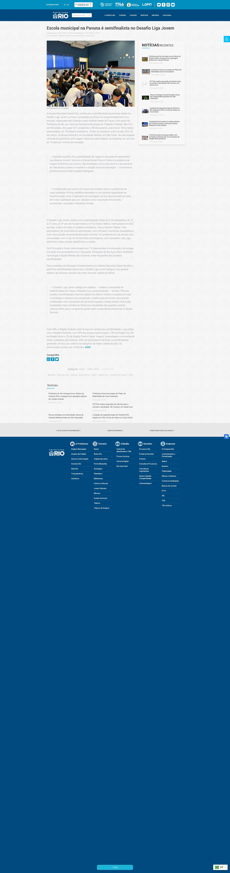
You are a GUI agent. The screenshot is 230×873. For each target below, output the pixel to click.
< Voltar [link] (115, 867)
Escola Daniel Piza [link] (84, 375)
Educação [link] (74, 375)
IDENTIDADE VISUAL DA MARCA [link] (161, 430)
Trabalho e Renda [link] (64, 36)
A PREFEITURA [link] (110, 15)
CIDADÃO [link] (133, 15)
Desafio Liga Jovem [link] (63, 375)
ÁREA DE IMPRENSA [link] (115, 430)
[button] (89, 15)
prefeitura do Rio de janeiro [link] (118, 375)
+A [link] (67, 5)
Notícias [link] (54, 36)
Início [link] (48, 36)
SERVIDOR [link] (144, 15)
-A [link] (64, 5)
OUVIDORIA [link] (167, 15)
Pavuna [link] (94, 375)
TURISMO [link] (122, 15)
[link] (227, 39)
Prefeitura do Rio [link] (103, 375)
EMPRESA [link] (155, 15)
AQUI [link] (87, 347)
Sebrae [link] (131, 375)
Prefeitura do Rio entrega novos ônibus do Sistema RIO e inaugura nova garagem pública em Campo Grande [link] (68, 396)
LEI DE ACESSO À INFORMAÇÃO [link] (68, 430)
